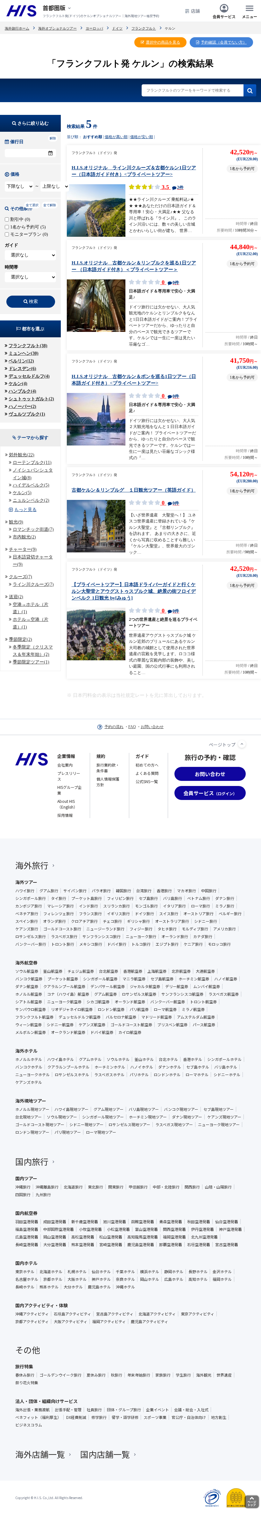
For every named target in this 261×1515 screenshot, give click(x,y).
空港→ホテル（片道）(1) (30, 608)
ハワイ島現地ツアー (71, 1109)
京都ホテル (52, 1279)
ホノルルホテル (28, 1059)
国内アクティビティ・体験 (41, 1305)
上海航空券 (156, 971)
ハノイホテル (141, 1067)
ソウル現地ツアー (62, 1116)
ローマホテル (197, 1074)
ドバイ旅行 (116, 944)
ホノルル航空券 (28, 994)
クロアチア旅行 (84, 921)
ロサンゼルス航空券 (139, 994)
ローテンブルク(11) (32, 462)
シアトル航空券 (28, 1001)
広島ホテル (173, 1279)
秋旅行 (116, 1375)
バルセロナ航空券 (121, 1017)
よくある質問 (147, 773)
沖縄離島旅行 (47, 1186)
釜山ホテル (144, 1059)
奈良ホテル (125, 1279)
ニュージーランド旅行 (105, 928)
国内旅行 (31, 1161)
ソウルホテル (118, 1059)
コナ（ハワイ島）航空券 (68, 994)
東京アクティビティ (197, 1313)
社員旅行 (94, 1409)
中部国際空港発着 (58, 1229)
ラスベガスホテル (109, 1074)
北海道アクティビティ (157, 1313)
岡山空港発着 (54, 1236)
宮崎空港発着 (110, 1244)
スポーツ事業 (155, 1417)
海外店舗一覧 (40, 1454)
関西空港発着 (174, 1229)
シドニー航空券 (60, 1024)
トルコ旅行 (141, 944)
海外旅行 (31, 865)
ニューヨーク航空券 (64, 1001)
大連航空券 (205, 971)
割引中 (19, 219)
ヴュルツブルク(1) (27, 414)
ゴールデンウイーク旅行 (60, 1375)
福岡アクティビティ (109, 1321)
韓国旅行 (123, 890)
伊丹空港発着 (202, 1229)
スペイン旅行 (26, 921)
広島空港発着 (26, 1236)
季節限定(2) (20, 639)
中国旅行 (208, 890)
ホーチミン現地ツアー (148, 1116)
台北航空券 (108, 971)
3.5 (172, 187)
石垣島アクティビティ (72, 1313)
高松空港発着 (82, 1236)
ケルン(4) (18, 383)
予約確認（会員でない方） (224, 42)
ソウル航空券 (26, 971)
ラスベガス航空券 (223, 994)
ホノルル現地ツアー (32, 1109)
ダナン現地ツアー (187, 1116)
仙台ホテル (101, 1271)
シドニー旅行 (205, 921)
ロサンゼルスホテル (72, 1074)
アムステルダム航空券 (196, 1017)
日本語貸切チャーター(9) (33, 561)
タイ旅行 (58, 898)
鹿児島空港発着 (140, 1244)
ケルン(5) (22, 492)
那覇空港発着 (170, 1244)
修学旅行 (99, 1417)
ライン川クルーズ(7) (33, 584)
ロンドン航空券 (111, 1009)
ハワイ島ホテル (60, 1059)
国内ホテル (26, 1263)
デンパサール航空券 (107, 986)
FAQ (132, 727)
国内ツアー (26, 1178)
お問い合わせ (152, 727)
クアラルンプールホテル (68, 1067)
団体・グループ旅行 (124, 1409)
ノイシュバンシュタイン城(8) (33, 474)
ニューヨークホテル (32, 1074)
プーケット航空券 (62, 978)
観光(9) (16, 522)
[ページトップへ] (242, 744)
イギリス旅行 (118, 913)
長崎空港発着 (26, 1244)
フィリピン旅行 (120, 898)
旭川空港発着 (114, 1221)
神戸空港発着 (230, 1229)
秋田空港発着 (198, 1221)
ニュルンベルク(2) (31, 500)
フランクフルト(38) (28, 345)
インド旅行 (88, 905)
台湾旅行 (144, 890)
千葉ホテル (125, 1271)
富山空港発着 (146, 1229)
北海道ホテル (50, 1271)
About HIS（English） (67, 804)
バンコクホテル (28, 1067)
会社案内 (65, 765)
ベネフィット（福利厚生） (38, 1417)
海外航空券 (26, 962)
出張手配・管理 (68, 1409)
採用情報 (65, 815)
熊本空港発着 (82, 1244)
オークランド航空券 (68, 1032)
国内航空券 (26, 1213)
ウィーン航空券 (28, 1024)
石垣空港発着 (198, 1244)
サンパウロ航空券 (30, 1009)
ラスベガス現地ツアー (174, 1124)
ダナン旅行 (224, 898)
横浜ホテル (149, 1271)
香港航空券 (132, 971)
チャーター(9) (23, 549)
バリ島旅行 (172, 898)
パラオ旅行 (101, 890)
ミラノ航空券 (193, 1009)
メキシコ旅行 (90, 944)
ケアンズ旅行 (26, 928)
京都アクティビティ (32, 1321)
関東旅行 (115, 1186)
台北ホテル (168, 1059)
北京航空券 (181, 971)
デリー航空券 (176, 986)
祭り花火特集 (26, 1382)
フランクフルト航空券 (34, 1017)
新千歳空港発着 (84, 1221)
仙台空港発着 (226, 1221)
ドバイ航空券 (101, 1032)
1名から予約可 (27, 227)
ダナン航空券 (26, 986)
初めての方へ (147, 765)
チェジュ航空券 (80, 971)
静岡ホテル (173, 1271)
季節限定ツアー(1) (31, 662)
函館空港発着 (142, 1221)
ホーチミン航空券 (194, 978)
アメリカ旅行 (224, 928)
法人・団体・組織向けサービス (46, 1401)
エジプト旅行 (167, 944)
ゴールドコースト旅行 (62, 928)
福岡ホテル (222, 1279)
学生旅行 (183, 1375)
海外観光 (203, 1375)
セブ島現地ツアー (218, 1109)
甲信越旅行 (138, 1186)
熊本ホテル (49, 1286)
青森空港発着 (170, 1221)
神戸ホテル (101, 1279)
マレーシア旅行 (60, 905)
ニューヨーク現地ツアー (219, 1124)
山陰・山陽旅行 (218, 1186)
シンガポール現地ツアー (103, 1116)
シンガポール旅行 (30, 898)
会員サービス (224, 16)
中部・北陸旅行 (166, 1186)
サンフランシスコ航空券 (182, 994)
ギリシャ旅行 (138, 921)
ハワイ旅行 (24, 890)
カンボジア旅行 (28, 905)
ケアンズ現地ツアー (224, 1116)
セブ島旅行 (148, 898)
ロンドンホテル (167, 1074)
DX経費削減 (76, 1417)
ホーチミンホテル (110, 1067)
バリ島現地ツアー (144, 1109)
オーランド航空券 (130, 1001)
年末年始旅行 (138, 1375)
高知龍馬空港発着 (142, 1236)
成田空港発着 (54, 1221)
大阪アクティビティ (70, 1321)
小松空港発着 (118, 1229)
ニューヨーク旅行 (141, 936)
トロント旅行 (62, 944)
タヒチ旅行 (167, 928)
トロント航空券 (203, 1001)
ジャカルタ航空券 (145, 986)
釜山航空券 (52, 971)
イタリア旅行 (174, 905)
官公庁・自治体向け (189, 1417)
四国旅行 (23, 1194)
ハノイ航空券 (225, 978)
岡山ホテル (149, 1279)
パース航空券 (204, 1024)
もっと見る (25, 509)
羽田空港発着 (26, 1221)
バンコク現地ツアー (181, 1109)
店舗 (195, 11)
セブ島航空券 (162, 978)
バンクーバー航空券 (167, 1001)
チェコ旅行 (112, 921)
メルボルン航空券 (30, 1032)
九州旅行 (43, 1194)
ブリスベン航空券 (172, 1024)
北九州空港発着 (204, 1236)
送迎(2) (16, 596)
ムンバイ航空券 (206, 986)
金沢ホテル (222, 1271)
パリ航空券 (139, 1009)
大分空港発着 (54, 1244)
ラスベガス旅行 (64, 936)
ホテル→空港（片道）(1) (30, 623)
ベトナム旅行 (198, 898)
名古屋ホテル (26, 1279)
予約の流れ (113, 727)
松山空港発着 (110, 1236)
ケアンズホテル (28, 1082)
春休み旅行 (24, 1375)
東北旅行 (95, 1186)
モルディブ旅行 (195, 928)
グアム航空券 (105, 994)
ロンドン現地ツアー (32, 1132)
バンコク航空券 (28, 978)
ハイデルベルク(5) (31, 485)
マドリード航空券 (156, 1017)
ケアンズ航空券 (92, 1024)
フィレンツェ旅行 (58, 913)
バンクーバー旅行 (30, 944)
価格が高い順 (116, 137)
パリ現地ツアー (67, 1132)
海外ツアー (26, 882)
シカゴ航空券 (98, 1001)
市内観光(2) (24, 537)
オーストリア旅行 (198, 913)
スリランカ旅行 (116, 905)
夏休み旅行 (96, 1375)
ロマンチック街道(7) (33, 529)
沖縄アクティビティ (32, 1313)
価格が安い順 (141, 137)
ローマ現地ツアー (101, 1132)
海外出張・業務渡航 (32, 1409)
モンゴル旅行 (146, 905)
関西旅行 (192, 1186)
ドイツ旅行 (144, 913)
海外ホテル (26, 1051)
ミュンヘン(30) (24, 353)
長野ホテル (198, 1271)
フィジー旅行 (141, 928)
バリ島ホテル (225, 1067)
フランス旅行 (90, 913)
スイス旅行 (168, 913)
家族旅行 (163, 1375)
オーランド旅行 (174, 936)
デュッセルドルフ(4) (29, 376)
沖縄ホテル (125, 1286)
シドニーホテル (227, 1074)
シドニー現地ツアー (86, 1124)
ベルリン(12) (21, 361)
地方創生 (218, 1417)
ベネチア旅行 (26, 913)
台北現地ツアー (28, 1116)
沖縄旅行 (23, 1186)
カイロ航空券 (129, 1032)
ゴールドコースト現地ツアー (39, 1124)
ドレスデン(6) (22, 368)
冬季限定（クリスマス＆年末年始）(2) (33, 651)
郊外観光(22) (21, 454)
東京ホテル (24, 1271)
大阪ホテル (77, 1279)
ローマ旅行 (200, 905)
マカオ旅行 (186, 890)
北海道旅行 (73, 1186)
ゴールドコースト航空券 (131, 1024)
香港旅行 (164, 890)
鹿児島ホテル (99, 1286)
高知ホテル (198, 1279)
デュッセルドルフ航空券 (80, 1017)
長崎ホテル (24, 1286)
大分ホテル (73, 1286)
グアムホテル (90, 1059)
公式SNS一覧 (147, 781)
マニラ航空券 (134, 978)
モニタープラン (28, 234)
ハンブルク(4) (22, 391)
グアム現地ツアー (108, 1109)
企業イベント (157, 1409)
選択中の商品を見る (163, 42)
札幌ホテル (77, 1271)
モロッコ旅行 (219, 944)
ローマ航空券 (165, 1009)
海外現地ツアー (30, 1101)
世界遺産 (224, 1375)
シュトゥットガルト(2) (31, 398)
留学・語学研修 (125, 1417)
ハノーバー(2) (22, 406)
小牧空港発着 (90, 1229)
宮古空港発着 (226, 1244)
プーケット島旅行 (86, 898)
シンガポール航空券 (100, 978)
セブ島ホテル (197, 1067)
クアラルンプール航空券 (64, 986)
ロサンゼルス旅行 (30, 936)
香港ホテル (192, 1059)
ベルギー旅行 (230, 913)
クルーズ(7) (20, 576)
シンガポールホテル (224, 1059)
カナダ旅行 (202, 936)
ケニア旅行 (193, 944)
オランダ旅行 (54, 921)
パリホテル (139, 1074)
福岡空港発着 (174, 1236)
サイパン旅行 (75, 890)
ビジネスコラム (28, 1424)
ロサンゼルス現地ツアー (129, 1124)
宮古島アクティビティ (114, 1313)
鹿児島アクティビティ (149, 1321)
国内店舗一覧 (105, 1454)
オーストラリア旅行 (172, 921)
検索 (33, 301)
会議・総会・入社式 (191, 1409)
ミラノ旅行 (224, 905)
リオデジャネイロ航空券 (72, 1009)
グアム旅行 (48, 890)
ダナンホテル (169, 1067)
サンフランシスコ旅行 (101, 936)
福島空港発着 (26, 1229)
